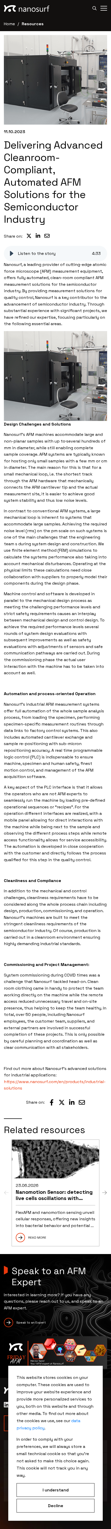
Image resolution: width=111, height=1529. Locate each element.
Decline (55, 1505)
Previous (6, 1192)
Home (9, 24)
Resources (33, 24)
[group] (55, 253)
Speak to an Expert (31, 1322)
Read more (37, 1238)
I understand (56, 1490)
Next (104, 1192)
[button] (11, 253)
